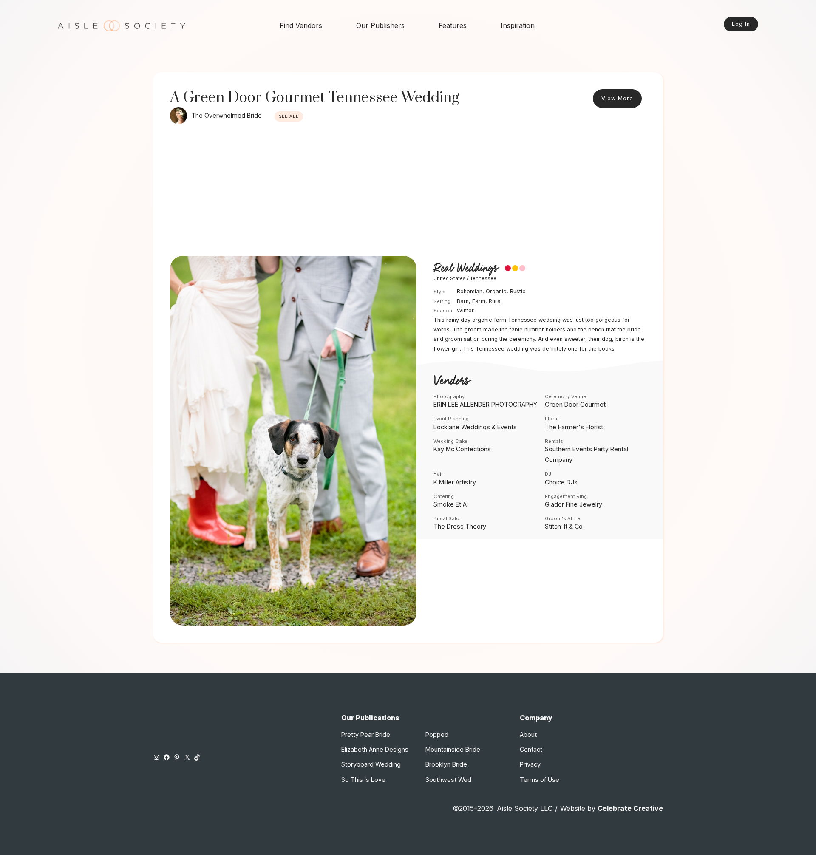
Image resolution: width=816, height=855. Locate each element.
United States (450, 278)
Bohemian (469, 291)
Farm (478, 301)
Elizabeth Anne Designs (374, 749)
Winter (465, 310)
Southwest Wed (448, 779)
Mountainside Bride (452, 749)
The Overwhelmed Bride (226, 115)
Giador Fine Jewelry (573, 504)
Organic (496, 291)
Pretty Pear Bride (365, 734)
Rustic (518, 291)
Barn (463, 301)
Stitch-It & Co (564, 526)
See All (289, 116)
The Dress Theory (460, 526)
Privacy (530, 764)
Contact (531, 749)
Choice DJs (561, 482)
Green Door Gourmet (575, 404)
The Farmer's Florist (574, 426)
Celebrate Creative (630, 808)
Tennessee (483, 278)
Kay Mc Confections (462, 449)
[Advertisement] (408, 192)
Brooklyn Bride (446, 764)
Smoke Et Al (451, 504)
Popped (436, 734)
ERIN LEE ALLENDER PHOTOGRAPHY (485, 404)
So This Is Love (363, 779)
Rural (495, 301)
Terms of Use (539, 779)
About (528, 734)
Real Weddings (466, 269)
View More (617, 98)
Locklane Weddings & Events (475, 426)
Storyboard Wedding (371, 764)
